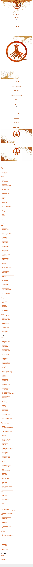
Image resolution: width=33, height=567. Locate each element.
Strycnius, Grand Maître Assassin (6, 206)
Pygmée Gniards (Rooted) (5, 271)
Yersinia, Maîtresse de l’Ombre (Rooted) (7, 490)
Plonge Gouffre (4, 197)
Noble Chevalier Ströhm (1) (5, 380)
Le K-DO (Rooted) (4, 544)
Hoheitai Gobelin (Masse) (5, 246)
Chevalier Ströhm (4, 345)
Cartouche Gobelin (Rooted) (6, 346)
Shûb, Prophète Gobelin (5, 331)
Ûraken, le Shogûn (4, 522)
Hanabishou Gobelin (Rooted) (6, 362)
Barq (2, 168)
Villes (1, 167)
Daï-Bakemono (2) (4, 237)
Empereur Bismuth (4, 202)
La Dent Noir (3, 211)
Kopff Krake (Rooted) (5, 181)
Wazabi (3, 503)
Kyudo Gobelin (4, 251)
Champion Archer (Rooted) (5, 285)
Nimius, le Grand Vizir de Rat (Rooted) (7, 535)
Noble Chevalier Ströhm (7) (5, 388)
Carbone (3, 436)
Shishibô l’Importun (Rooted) (6, 470)
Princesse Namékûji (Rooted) (6, 456)
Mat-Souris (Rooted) (4, 559)
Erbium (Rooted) (4, 483)
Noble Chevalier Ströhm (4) (6, 384)
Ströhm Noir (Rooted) (5, 410)
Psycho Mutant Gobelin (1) (5, 315)
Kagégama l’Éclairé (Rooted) (6, 534)
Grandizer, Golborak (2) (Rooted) (6, 517)
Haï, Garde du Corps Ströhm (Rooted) (7, 448)
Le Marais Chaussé (4, 184)
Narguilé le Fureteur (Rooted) (6, 457)
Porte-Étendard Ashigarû (5, 268)
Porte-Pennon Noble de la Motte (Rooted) (8, 393)
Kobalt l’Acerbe (4, 305)
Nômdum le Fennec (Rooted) (6, 310)
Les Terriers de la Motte (5, 194)
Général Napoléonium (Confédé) (6, 465)
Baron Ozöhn (3, 461)
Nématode (3, 215)
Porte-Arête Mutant (5, 389)
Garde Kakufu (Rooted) (5, 241)
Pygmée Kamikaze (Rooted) (5, 272)
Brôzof (3, 210)
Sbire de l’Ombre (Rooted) (5, 478)
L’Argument (2, 555)
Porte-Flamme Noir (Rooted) (6, 392)
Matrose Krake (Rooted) (5, 258)
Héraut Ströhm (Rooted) (5, 509)
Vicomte (3, 219)
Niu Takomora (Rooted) (5, 379)
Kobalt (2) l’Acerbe (4, 306)
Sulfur (3, 527)
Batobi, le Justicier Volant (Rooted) (7, 431)
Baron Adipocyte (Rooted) (5, 423)
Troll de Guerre (4, 276)
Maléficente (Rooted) (5, 549)
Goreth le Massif (4, 444)
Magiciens (2, 314)
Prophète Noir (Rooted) (5, 495)
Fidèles (2, 491)
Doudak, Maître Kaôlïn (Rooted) (6, 499)
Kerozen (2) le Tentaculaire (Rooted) (7, 486)
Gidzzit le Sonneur (4, 322)
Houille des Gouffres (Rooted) (6, 363)
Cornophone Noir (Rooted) (5, 349)
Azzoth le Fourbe (4, 301)
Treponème (3, 530)
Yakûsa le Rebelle (4, 474)
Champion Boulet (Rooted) (5, 288)
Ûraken (3, 198)
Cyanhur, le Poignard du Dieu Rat (6, 439)
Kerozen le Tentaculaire (5, 323)
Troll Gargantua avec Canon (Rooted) (7, 513)
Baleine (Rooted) (4, 302)
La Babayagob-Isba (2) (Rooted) (6, 526)
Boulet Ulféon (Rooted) (5, 342)
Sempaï (3, 469)
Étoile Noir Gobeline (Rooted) (5, 558)
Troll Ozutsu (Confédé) (5, 280)
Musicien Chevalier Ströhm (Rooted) (7, 371)
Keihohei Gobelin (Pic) (5, 250)
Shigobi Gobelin (4, 405)
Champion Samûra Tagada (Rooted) (7, 418)
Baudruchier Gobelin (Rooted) (6, 341)
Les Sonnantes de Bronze (5, 193)
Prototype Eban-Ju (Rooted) (6, 396)
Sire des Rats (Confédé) (5, 327)
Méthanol (3, 214)
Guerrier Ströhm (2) (5, 358)
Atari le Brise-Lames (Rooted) (6, 298)
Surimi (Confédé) (4, 473)
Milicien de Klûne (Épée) (5, 259)
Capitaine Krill (4, 453)
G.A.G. (3, 180)
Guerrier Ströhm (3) (5, 359)
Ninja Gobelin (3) (4, 376)
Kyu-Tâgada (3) (4, 367)
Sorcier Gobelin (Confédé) (5, 318)
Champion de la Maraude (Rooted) (6, 289)
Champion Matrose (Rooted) (6, 293)
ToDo (1, 207)
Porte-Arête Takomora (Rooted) (6, 267)
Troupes (2, 225)
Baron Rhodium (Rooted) (5, 466)
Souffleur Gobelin (4, 406)
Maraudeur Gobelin (4, 255)
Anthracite (3, 426)
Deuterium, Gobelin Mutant (5, 440)
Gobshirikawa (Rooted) (5, 443)
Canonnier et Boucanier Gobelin (6, 233)
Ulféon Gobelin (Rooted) (5, 284)
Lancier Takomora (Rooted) (6, 254)
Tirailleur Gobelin (4, 413)
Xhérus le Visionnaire (5, 332)
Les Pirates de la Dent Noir (5, 189)
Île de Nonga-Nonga (4, 172)
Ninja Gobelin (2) (4, 375)
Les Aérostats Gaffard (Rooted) (6, 185)
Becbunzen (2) (4, 435)
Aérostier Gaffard (4, 228)
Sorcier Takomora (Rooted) (6, 319)
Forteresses (2, 176)
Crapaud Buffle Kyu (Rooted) (6, 350)
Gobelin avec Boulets (5, 242)
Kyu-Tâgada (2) (4, 366)
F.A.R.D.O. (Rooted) (4, 545)
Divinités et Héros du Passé (5, 201)
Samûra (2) (3, 401)
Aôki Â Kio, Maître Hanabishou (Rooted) (7, 427)
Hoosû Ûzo (3, 500)
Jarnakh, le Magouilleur (5, 452)
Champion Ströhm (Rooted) (5, 419)
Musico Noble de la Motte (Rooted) (7, 372)
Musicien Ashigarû (4, 263)
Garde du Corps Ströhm (5, 354)
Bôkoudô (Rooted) (4, 482)
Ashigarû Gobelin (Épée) (5, 229)
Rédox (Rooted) (4, 487)
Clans (1, 177)
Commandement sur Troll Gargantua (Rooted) (8, 510)
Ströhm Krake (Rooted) (5, 409)
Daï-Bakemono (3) (4, 238)
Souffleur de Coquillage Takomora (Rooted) (8, 275)
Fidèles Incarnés (3, 531)
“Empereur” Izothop (4, 518)
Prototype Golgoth (4, 397)
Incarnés (2, 297)
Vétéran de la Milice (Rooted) (6, 414)
